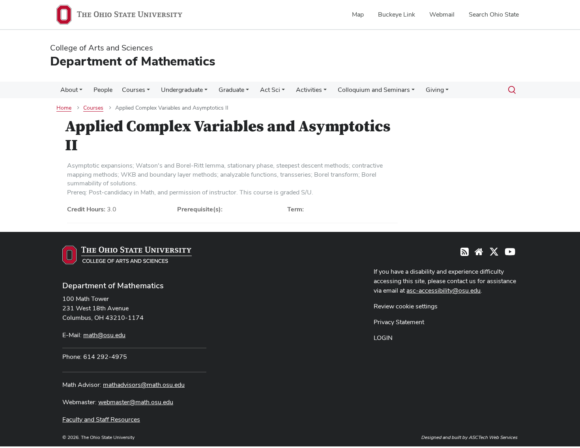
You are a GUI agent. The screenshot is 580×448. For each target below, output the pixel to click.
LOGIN (383, 338)
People (103, 90)
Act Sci (270, 90)
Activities (309, 90)
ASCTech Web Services (493, 437)
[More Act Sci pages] (283, 92)
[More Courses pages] (148, 92)
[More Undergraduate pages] (206, 92)
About (69, 90)
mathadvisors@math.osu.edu (144, 385)
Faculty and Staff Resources (101, 419)
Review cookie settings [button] (406, 306)
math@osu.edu (104, 335)
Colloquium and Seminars (374, 90)
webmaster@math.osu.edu (135, 402)
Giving (435, 90)
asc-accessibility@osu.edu (443, 290)
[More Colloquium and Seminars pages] (413, 92)
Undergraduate (182, 90)
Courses (133, 90)
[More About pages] (81, 92)
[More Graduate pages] (247, 92)
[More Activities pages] (325, 92)
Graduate (231, 90)
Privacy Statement (399, 322)
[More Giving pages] (447, 92)
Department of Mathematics (113, 285)
